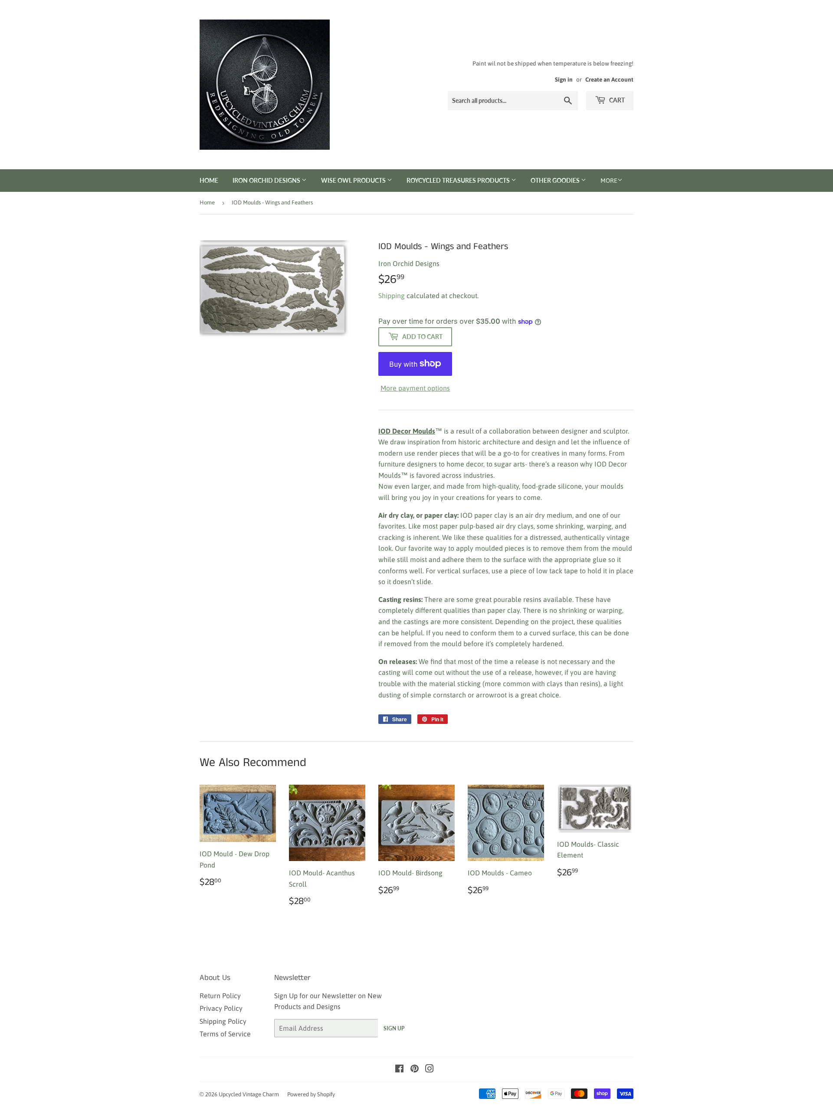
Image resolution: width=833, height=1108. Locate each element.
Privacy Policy (221, 1008)
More (608, 180)
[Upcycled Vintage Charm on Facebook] (399, 1069)
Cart (616, 100)
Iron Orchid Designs (267, 180)
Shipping (391, 295)
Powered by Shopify (311, 1094)
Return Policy (220, 996)
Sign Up (394, 1028)
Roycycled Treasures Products (459, 180)
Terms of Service (225, 1034)
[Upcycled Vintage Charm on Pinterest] (414, 1069)
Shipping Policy (223, 1021)
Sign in (564, 79)
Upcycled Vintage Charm (249, 1094)
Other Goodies (556, 180)
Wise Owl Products (354, 180)
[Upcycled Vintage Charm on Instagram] (429, 1069)
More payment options (415, 388)
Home (209, 180)
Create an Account (609, 79)
